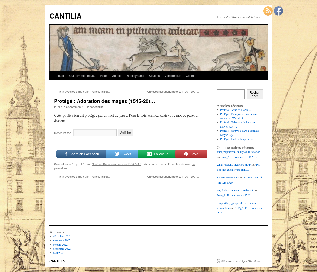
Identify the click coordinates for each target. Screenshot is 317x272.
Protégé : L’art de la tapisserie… (238, 139)
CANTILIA (65, 16)
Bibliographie (135, 75)
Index (103, 75)
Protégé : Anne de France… (235, 109)
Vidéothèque (173, 75)
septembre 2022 (62, 248)
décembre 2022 (61, 236)
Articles (117, 75)
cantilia (99, 107)
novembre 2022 (61, 240)
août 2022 (58, 253)
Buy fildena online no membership (235, 190)
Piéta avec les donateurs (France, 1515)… (82, 91)
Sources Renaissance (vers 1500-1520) (117, 164)
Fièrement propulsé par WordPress (240, 261)
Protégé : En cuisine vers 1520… (239, 157)
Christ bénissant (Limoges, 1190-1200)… (175, 91)
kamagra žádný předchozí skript (234, 164)
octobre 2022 (60, 244)
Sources (154, 75)
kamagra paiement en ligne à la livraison (238, 152)
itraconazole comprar (228, 177)
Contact (191, 75)
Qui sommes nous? (82, 75)
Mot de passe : (63, 133)
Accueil (60, 75)
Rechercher (255, 94)
